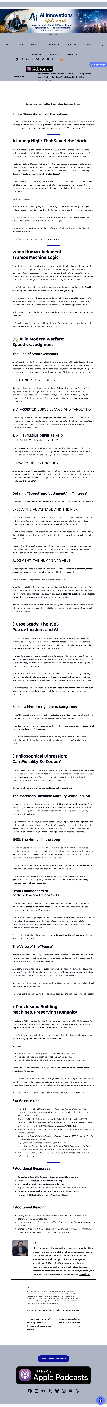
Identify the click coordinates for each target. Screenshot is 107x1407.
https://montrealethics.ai (56, 1195)
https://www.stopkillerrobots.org (63, 1177)
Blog (48, 103)
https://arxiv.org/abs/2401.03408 (61, 1126)
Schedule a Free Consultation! (53, 1358)
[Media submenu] (76, 54)
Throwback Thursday (72, 103)
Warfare (75, 1310)
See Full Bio (84, 1274)
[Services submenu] (41, 44)
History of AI (56, 103)
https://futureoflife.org (51, 1180)
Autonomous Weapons (37, 1310)
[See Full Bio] (91, 1274)
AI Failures (40, 103)
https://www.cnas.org (69, 1191)
